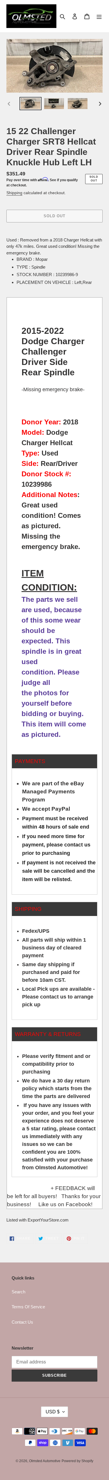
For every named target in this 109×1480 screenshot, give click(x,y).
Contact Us (22, 1322)
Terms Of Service (28, 1306)
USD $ (53, 1411)
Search (18, 1291)
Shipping (14, 192)
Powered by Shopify (77, 1461)
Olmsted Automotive (44, 1461)
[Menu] (99, 16)
